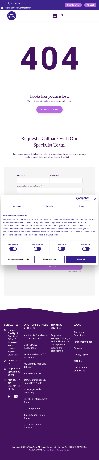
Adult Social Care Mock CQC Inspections (35, 337)
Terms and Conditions (79, 334)
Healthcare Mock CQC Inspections (34, 356)
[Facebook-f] (9, 396)
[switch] (37, 249)
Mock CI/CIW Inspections (30, 346)
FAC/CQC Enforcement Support (35, 400)
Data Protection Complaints (81, 369)
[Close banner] (95, 199)
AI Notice (78, 361)
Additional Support (32, 373)
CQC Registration (32, 408)
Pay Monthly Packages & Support (35, 365)
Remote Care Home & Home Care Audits (34, 381)
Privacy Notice (49, 450)
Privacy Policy (81, 354)
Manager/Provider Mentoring (32, 391)
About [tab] (82, 206)
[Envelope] (16, 396)
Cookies (78, 348)
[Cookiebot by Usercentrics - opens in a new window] (78, 199)
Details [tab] (49, 206)
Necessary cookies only (18, 259)
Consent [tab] (17, 206)
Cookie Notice (63, 450)
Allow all (81, 259)
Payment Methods (83, 341)
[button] (55, 16)
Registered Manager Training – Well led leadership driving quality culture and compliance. (60, 343)
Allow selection (49, 259)
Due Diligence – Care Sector (34, 416)
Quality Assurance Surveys (32, 426)
